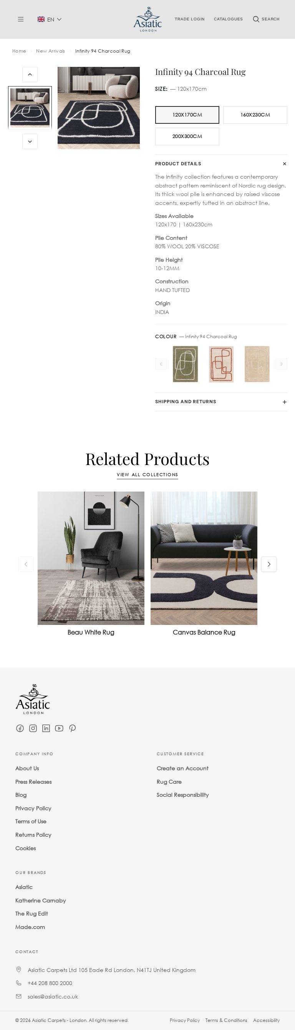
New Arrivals (50, 51)
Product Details (178, 164)
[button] (50, 19)
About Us (27, 768)
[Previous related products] (26, 564)
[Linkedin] (46, 728)
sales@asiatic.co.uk (53, 996)
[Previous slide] (30, 74)
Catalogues (228, 19)
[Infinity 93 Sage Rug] (185, 364)
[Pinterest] (72, 728)
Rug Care (169, 781)
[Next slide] (30, 141)
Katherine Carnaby (40, 900)
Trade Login (190, 19)
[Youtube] (59, 728)
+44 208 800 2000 (50, 983)
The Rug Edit (31, 913)
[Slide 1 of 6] (30, 108)
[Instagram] (33, 728)
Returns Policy (33, 834)
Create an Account (183, 768)
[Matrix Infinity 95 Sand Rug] (257, 364)
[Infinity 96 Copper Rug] (221, 364)
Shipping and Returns (185, 402)
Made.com (30, 926)
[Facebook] (20, 728)
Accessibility (266, 1020)
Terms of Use (30, 821)
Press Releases (33, 781)
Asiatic (24, 886)
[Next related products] (269, 564)
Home (19, 51)
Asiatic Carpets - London (59, 1020)
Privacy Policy (33, 808)
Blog (21, 794)
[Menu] (20, 19)
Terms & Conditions (226, 1020)
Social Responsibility (183, 794)
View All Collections (147, 475)
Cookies (25, 847)
